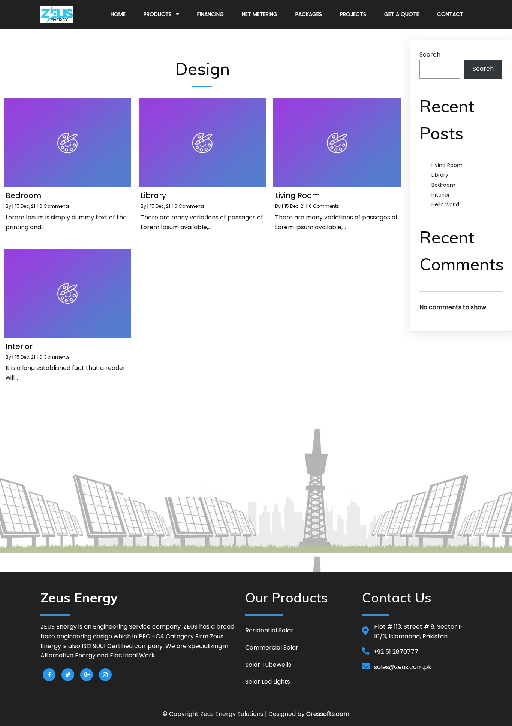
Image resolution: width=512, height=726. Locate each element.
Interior (440, 194)
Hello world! (446, 204)
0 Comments (54, 206)
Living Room (447, 165)
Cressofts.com (327, 714)
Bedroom (443, 185)
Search (429, 54)
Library (439, 175)
